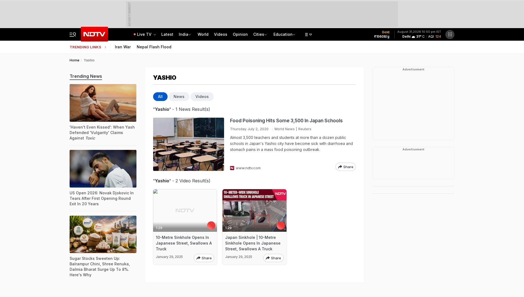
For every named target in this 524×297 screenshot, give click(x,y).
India (183, 34)
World (203, 34)
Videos (220, 34)
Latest (167, 34)
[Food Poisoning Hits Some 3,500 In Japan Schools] (188, 144)
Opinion (240, 34)
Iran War (123, 46)
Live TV (145, 34)
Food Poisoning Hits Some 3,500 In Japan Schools (286, 120)
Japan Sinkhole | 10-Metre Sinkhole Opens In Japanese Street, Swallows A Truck (253, 243)
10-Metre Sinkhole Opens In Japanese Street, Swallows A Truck (184, 243)
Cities (258, 34)
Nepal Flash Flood (154, 46)
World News (284, 129)
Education (283, 34)
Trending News (86, 76)
